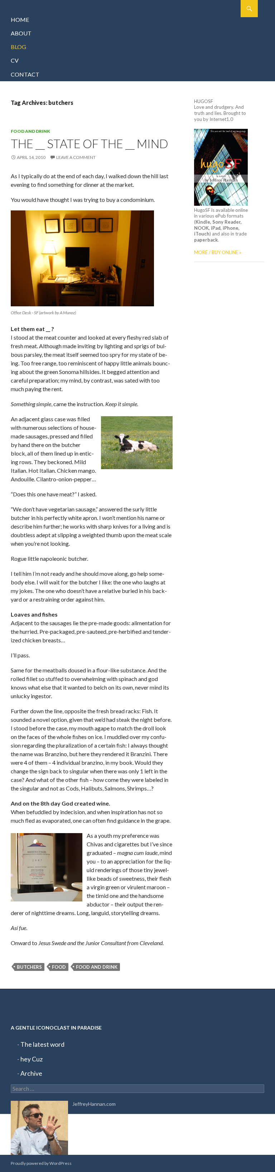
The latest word (42, 1044)
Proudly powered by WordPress (41, 1163)
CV (15, 60)
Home (20, 19)
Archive (31, 1073)
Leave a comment (76, 157)
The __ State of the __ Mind (89, 143)
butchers (29, 967)
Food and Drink (30, 131)
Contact (25, 74)
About (21, 33)
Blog (18, 46)
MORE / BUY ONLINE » (217, 252)
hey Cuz (31, 1059)
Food (59, 967)
